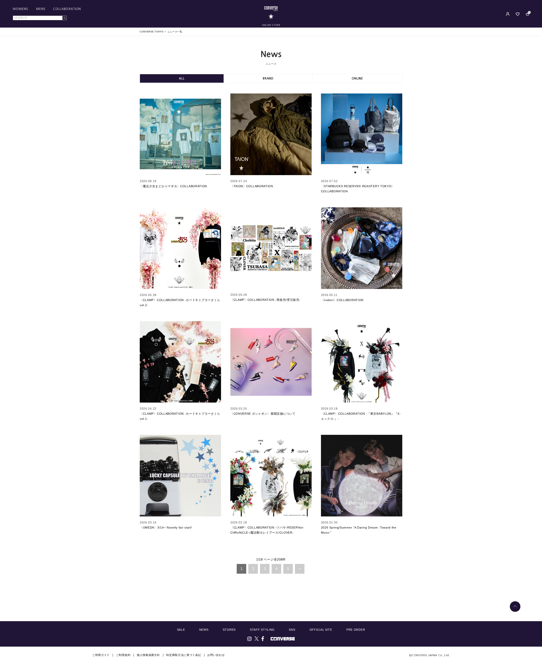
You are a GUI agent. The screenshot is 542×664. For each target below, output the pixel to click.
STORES (229, 629)
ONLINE (357, 78)
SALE (181, 629)
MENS (41, 8)
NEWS (204, 629)
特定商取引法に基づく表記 (183, 655)
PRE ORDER (355, 629)
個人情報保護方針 (148, 655)
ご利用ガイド (101, 655)
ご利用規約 (123, 655)
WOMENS (20, 8)
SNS (292, 629)
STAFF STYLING (262, 629)
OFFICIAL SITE (321, 629)
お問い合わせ (216, 655)
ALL (181, 78)
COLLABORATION (67, 8)
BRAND (268, 78)
